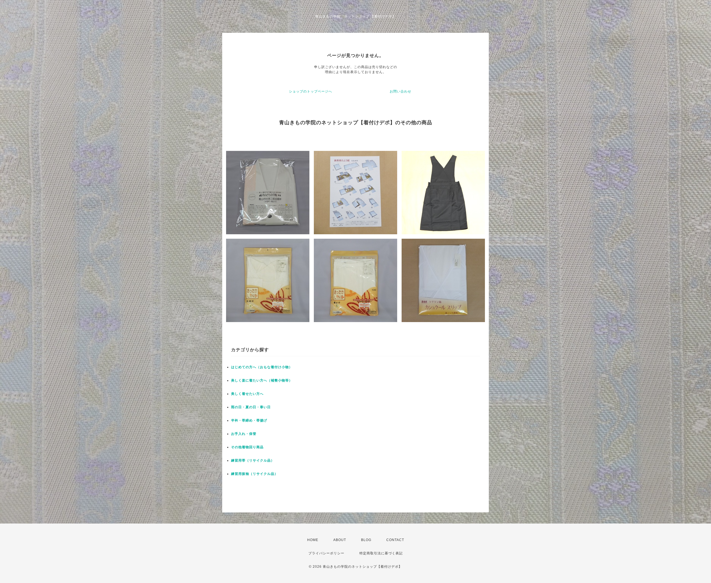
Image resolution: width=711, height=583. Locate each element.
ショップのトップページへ (310, 91)
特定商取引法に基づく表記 (381, 553)
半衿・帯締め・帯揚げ (249, 420)
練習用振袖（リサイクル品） (254, 474)
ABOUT (339, 540)
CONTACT (395, 540)
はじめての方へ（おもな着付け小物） (261, 367)
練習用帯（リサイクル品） (252, 460)
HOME (312, 540)
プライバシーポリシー (326, 553)
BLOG (366, 540)
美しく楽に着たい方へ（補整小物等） (261, 380)
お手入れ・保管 (243, 434)
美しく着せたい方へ (247, 394)
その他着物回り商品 (247, 447)
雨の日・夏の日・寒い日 (251, 407)
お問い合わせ (400, 91)
